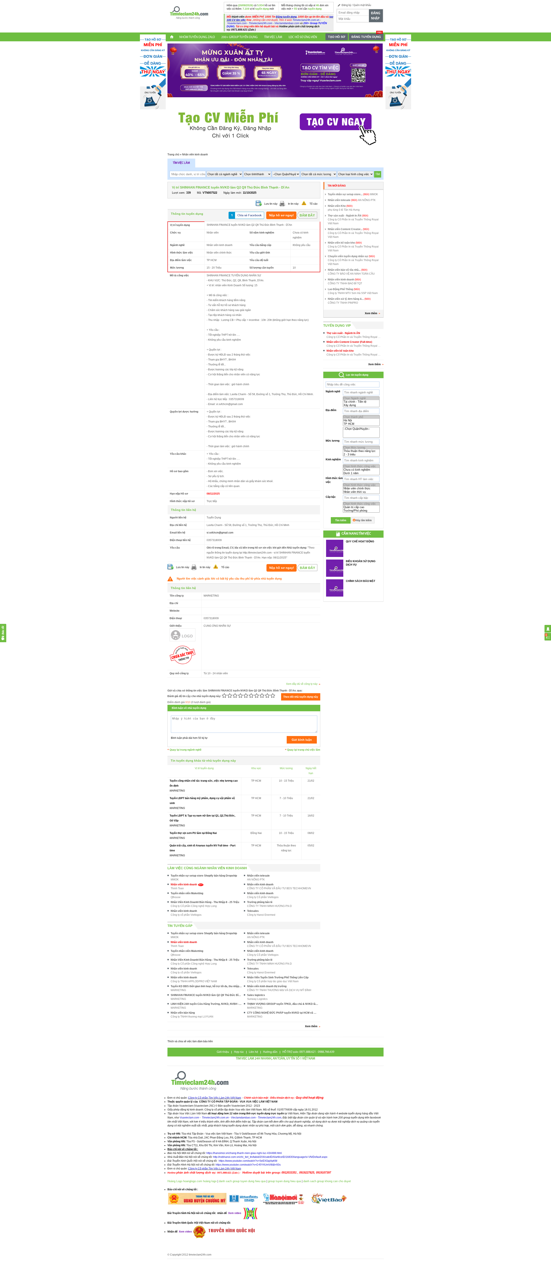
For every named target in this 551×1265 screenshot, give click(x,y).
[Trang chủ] (171, 37)
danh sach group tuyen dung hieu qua (242, 1181)
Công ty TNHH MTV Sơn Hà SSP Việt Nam (353, 293)
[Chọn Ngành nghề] (361, 398)
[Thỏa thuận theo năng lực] (361, 451)
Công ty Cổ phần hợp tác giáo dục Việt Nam (273, 981)
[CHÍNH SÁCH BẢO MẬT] (334, 588)
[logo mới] (188, 13)
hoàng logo (210, 1181)
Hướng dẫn (270, 1052)
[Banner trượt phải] (398, 71)
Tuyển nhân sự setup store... (348, 194)
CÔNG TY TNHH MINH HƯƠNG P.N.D (269, 906)
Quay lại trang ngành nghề (185, 749)
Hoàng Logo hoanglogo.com (184, 1181)
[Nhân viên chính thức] (361, 488)
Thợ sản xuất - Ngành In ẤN (348, 215)
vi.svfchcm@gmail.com (220, 532)
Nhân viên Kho (340, 205)
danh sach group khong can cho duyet (327, 1181)
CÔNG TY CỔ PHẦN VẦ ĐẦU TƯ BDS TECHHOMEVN (279, 888)
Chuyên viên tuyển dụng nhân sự (351, 256)
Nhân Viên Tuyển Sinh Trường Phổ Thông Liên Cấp (277, 977)
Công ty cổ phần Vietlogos (186, 914)
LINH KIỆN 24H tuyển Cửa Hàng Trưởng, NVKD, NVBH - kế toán (206, 1003)
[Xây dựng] (361, 405)
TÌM (377, 174)
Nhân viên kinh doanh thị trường (266, 986)
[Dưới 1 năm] (361, 473)
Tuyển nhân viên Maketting (187, 893)
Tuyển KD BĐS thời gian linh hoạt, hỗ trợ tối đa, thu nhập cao (206, 986)
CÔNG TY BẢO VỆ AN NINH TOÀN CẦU (351, 273)
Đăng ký (346, 5)
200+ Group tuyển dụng (239, 37)
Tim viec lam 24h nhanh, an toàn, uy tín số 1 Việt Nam (275, 1058)
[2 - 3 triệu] (361, 454)
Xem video (185, 1231)
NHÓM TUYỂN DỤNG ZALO (197, 37)
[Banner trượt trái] (153, 71)
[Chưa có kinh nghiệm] (361, 470)
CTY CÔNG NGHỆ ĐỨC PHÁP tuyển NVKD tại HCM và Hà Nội (282, 1012)
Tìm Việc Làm (273, 37)
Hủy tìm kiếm (364, 520)
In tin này (293, 203)
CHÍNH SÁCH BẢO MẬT (360, 581)
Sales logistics (256, 995)
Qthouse (176, 897)
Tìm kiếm (340, 520)
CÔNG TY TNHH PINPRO (343, 302)
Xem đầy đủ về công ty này (301, 683)
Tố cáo (313, 203)
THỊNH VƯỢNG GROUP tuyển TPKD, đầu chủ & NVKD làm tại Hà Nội (282, 1003)
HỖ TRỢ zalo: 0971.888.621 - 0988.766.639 (308, 1052)
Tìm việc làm (181, 163)
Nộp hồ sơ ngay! (281, 215)
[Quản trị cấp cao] (361, 507)
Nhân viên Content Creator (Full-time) (349, 341)
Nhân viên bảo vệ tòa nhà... (347, 269)
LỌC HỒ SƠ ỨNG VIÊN (303, 37)
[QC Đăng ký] (275, 70)
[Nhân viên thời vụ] (361, 492)
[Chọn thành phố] (361, 417)
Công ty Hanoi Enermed (261, 914)
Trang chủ (173, 154)
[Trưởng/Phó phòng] (361, 510)
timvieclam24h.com (200, 1254)
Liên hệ (253, 1052)
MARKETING (177, 790)
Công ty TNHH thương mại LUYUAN (192, 1016)
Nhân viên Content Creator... (348, 229)
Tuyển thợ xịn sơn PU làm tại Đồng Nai (193, 833)
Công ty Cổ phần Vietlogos (263, 897)
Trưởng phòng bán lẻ (259, 902)
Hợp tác (239, 1052)
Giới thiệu (223, 1052)
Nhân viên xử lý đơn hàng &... (349, 298)
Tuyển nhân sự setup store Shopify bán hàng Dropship (204, 875)
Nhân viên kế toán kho (345, 242)
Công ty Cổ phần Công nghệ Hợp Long (194, 906)
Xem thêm (371, 313)
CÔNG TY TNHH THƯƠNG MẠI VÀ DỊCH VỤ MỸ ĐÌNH (279, 990)
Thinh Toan (177, 888)
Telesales (253, 910)
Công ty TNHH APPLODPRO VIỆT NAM (194, 981)
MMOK (175, 879)
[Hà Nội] (361, 420)
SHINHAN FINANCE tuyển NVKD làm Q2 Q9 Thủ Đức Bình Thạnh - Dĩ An (206, 995)
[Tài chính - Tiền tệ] (361, 402)
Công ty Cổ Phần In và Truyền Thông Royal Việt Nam (353, 221)
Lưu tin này (270, 203)
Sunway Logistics (257, 999)
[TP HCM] (361, 424)
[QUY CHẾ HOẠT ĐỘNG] (334, 548)
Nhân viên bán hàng (183, 1012)
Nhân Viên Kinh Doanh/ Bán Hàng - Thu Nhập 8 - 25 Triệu (205, 902)
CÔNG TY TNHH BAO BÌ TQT (345, 283)
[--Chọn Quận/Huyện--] (361, 429)
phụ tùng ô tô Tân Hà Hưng (344, 209)
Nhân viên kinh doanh (195, 154)
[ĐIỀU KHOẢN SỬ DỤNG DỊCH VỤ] (334, 568)
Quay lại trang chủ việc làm (303, 749)
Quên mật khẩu (362, 5)
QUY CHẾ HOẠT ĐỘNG (360, 541)
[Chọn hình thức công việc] (361, 466)
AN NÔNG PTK (256, 879)
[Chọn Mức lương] (361, 447)
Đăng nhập (375, 16)
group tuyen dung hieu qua (284, 1181)
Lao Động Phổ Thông (344, 289)
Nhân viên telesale (258, 875)
